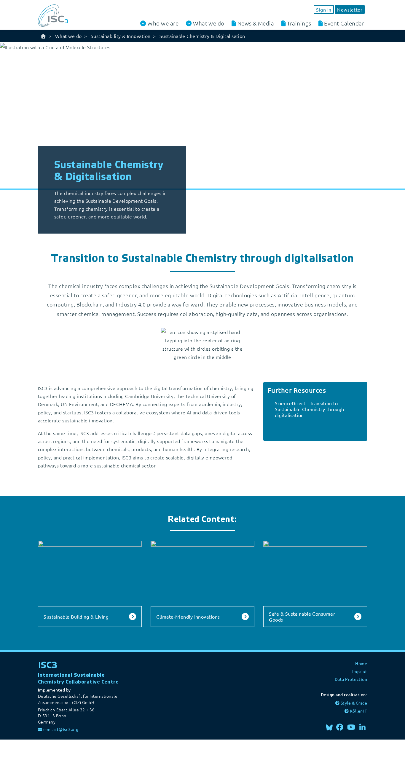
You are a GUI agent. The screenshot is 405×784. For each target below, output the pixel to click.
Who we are (162, 23)
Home (361, 663)
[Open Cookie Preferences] (44, 761)
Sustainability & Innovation (121, 36)
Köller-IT (358, 710)
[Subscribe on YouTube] (351, 727)
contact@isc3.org (61, 729)
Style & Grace (354, 702)
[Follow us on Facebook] (340, 727)
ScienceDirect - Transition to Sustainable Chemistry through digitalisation (309, 409)
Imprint (359, 671)
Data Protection (351, 679)
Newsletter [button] (349, 9)
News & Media (255, 23)
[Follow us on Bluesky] (329, 727)
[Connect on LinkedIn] (362, 727)
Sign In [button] (323, 9)
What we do (208, 23)
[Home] (43, 36)
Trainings (299, 23)
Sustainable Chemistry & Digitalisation (202, 36)
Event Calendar (344, 23)
